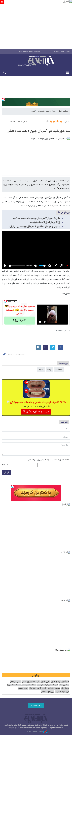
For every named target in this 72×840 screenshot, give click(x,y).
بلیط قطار (65, 688)
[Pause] (40, 322)
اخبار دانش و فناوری (46, 111)
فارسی (67, 51)
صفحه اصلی (63, 111)
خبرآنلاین (36, 61)
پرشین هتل (64, 685)
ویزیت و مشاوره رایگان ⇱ (36, 412)
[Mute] (45, 322)
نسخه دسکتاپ (36, 705)
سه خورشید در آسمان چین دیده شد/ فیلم (38, 131)
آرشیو (20, 51)
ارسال (6, 472)
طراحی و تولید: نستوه (35, 731)
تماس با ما (37, 51)
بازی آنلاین (44, 681)
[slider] (17, 265)
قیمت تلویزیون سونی (30, 681)
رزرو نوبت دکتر (47, 691)
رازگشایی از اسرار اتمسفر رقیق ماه (45, 222)
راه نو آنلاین (55, 681)
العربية (62, 51)
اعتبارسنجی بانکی (28, 685)
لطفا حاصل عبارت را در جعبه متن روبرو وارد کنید (48, 459)
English (56, 51)
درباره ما (31, 51)
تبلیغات (25, 51)
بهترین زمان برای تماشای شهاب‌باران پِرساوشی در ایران (35, 226)
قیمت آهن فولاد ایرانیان (47, 685)
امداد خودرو (23, 688)
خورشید (58, 369)
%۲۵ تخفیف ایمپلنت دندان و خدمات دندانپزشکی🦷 (36, 402)
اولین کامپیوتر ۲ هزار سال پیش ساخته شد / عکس (36, 218)
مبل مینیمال (15, 681)
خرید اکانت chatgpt (37, 688)
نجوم (33, 111)
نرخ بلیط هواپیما (62, 691)
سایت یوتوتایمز (53, 688)
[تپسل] (3, 99)
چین (49, 369)
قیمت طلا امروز (13, 685)
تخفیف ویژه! (19, 320)
